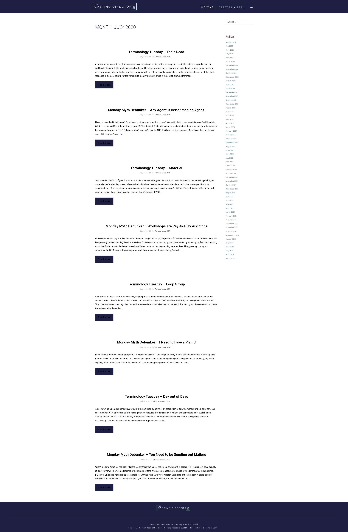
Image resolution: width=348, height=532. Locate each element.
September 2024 (232, 77)
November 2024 (232, 69)
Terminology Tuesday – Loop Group (156, 284)
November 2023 (232, 96)
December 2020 (232, 224)
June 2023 (230, 115)
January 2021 (231, 220)
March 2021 (230, 212)
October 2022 (231, 139)
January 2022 (231, 173)
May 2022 (229, 158)
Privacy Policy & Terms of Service (205, 528)
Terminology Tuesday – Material (156, 168)
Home (130, 528)
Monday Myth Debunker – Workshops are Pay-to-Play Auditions (156, 226)
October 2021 (231, 185)
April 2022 (230, 162)
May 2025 (229, 54)
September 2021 (232, 189)
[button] (251, 7)
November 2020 (232, 227)
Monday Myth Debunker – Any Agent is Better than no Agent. (156, 110)
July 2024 (229, 85)
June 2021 (230, 200)
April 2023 (230, 123)
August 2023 (231, 108)
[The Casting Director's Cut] (115, 6)
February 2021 (231, 216)
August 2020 (231, 239)
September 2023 (232, 104)
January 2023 (231, 135)
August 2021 (231, 193)
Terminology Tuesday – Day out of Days (156, 396)
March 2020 (230, 258)
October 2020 (231, 231)
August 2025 (231, 42)
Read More (104, 84)
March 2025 (230, 61)
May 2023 (229, 119)
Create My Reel (231, 7)
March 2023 (230, 127)
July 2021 (229, 197)
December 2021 (232, 177)
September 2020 (232, 235)
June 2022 (230, 154)
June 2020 (230, 247)
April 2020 (230, 254)
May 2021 (229, 204)
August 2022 (231, 146)
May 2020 (229, 251)
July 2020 (229, 243)
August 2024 (231, 81)
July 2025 (229, 46)
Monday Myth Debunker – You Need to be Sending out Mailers (156, 454)
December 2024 (232, 65)
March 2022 (230, 166)
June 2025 (230, 50)
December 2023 (232, 92)
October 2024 (231, 73)
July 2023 (229, 112)
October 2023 (231, 100)
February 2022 (231, 170)
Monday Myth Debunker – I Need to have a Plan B (156, 342)
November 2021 (232, 181)
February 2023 (231, 131)
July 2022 (229, 150)
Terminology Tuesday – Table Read (156, 52)
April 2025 (230, 58)
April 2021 (230, 208)
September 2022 (232, 142)
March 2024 (230, 89)
